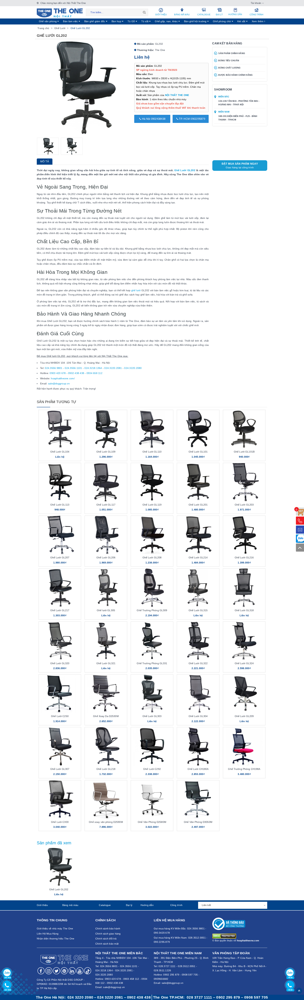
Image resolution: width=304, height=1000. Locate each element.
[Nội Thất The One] (60, 12)
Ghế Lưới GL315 (198, 610)
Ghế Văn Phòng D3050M (198, 822)
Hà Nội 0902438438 (153, 118)
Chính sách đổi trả (106, 938)
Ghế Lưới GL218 (106, 769)
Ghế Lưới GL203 (244, 504)
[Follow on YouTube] (79, 970)
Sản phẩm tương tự (56, 402)
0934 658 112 (94, 373)
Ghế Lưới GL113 (59, 504)
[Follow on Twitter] (56, 970)
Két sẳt (241, 21)
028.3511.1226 (162, 970)
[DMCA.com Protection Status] (224, 935)
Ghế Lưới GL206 (106, 557)
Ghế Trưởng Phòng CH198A (244, 769)
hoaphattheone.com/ (63, 378)
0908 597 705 (190, 974)
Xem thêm (258, 21)
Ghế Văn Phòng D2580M (152, 822)
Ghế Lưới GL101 (198, 451)
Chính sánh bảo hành (107, 928)
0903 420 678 (58, 373)
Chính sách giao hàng (108, 933)
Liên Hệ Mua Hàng (47, 933)
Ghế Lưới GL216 (244, 557)
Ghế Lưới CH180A (198, 769)
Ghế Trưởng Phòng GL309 (152, 610)
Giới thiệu (161, 14)
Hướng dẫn (235, 14)
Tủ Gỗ (132, 21)
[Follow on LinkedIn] (72, 970)
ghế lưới (136, 290)
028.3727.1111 (167, 966)
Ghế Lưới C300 (60, 822)
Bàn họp (117, 21)
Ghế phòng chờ (222, 21)
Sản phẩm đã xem (54, 842)
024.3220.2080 (133, 368)
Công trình (257, 14)
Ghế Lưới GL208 (152, 557)
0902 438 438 (76, 373)
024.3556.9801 (53, 368)
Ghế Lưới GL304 (198, 716)
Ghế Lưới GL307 (59, 769)
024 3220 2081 (110, 997)
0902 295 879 (171, 974)
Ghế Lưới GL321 (106, 663)
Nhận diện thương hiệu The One (55, 938)
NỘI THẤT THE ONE (177, 95)
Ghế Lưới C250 (60, 716)
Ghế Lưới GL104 (59, 451)
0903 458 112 (131, 978)
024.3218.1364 (93, 368)
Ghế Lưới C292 (152, 769)
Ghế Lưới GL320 (59, 663)
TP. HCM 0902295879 (191, 118)
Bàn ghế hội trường (195, 21)
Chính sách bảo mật (107, 943)
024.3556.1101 (73, 368)
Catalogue (203, 14)
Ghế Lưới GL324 (244, 663)
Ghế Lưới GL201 (198, 504)
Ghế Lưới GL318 (244, 610)
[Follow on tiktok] (87, 970)
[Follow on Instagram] (48, 970)
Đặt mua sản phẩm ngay (240, 165)
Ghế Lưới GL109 (106, 451)
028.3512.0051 (186, 966)
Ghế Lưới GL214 (198, 557)
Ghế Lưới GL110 (152, 451)
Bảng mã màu (182, 14)
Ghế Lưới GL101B (244, 451)
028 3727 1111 (199, 997)
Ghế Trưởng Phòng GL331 (152, 663)
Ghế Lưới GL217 (59, 610)
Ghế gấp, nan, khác (166, 21)
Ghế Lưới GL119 (152, 504)
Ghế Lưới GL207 (59, 557)
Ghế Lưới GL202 (184, 170)
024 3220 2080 (80, 997)
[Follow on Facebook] (41, 970)
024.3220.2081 (113, 368)
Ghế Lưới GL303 (152, 716)
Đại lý (219, 14)
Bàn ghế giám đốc (95, 21)
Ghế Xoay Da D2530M (106, 716)
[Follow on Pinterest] (64, 970)
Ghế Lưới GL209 (244, 716)
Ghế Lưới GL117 (105, 504)
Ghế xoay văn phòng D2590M (106, 822)
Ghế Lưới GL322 (198, 663)
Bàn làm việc (70, 21)
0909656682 (161, 978)
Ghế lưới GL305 (106, 610)
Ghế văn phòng (48, 21)
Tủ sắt (145, 21)
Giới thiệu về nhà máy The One (55, 928)
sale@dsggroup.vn (59, 383)
